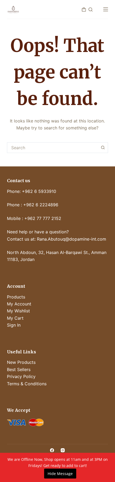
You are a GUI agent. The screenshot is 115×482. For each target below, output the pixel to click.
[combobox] (52, 147)
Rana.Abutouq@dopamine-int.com (71, 239)
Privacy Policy (21, 376)
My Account (19, 304)
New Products (21, 362)
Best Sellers (18, 369)
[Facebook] (52, 450)
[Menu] (105, 9)
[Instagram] (63, 450)
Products (16, 297)
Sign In (14, 325)
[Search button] (103, 148)
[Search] (91, 10)
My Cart (15, 318)
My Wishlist (18, 310)
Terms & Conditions (27, 383)
